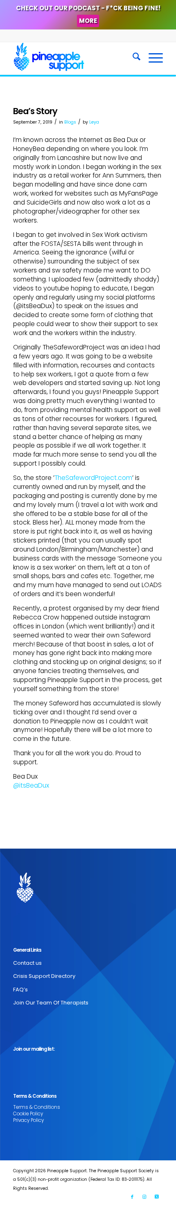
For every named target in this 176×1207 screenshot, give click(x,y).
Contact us (27, 963)
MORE (88, 20)
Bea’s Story (35, 111)
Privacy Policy (28, 1120)
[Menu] (151, 58)
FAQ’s (20, 989)
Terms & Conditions (36, 1107)
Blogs (70, 122)
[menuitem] (132, 58)
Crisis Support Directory (44, 976)
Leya (94, 122)
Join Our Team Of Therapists (50, 1003)
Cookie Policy (28, 1113)
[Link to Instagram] (144, 1197)
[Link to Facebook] (132, 1197)
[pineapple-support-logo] (73, 58)
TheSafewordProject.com (93, 477)
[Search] (132, 58)
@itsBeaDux (31, 785)
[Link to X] (157, 1197)
